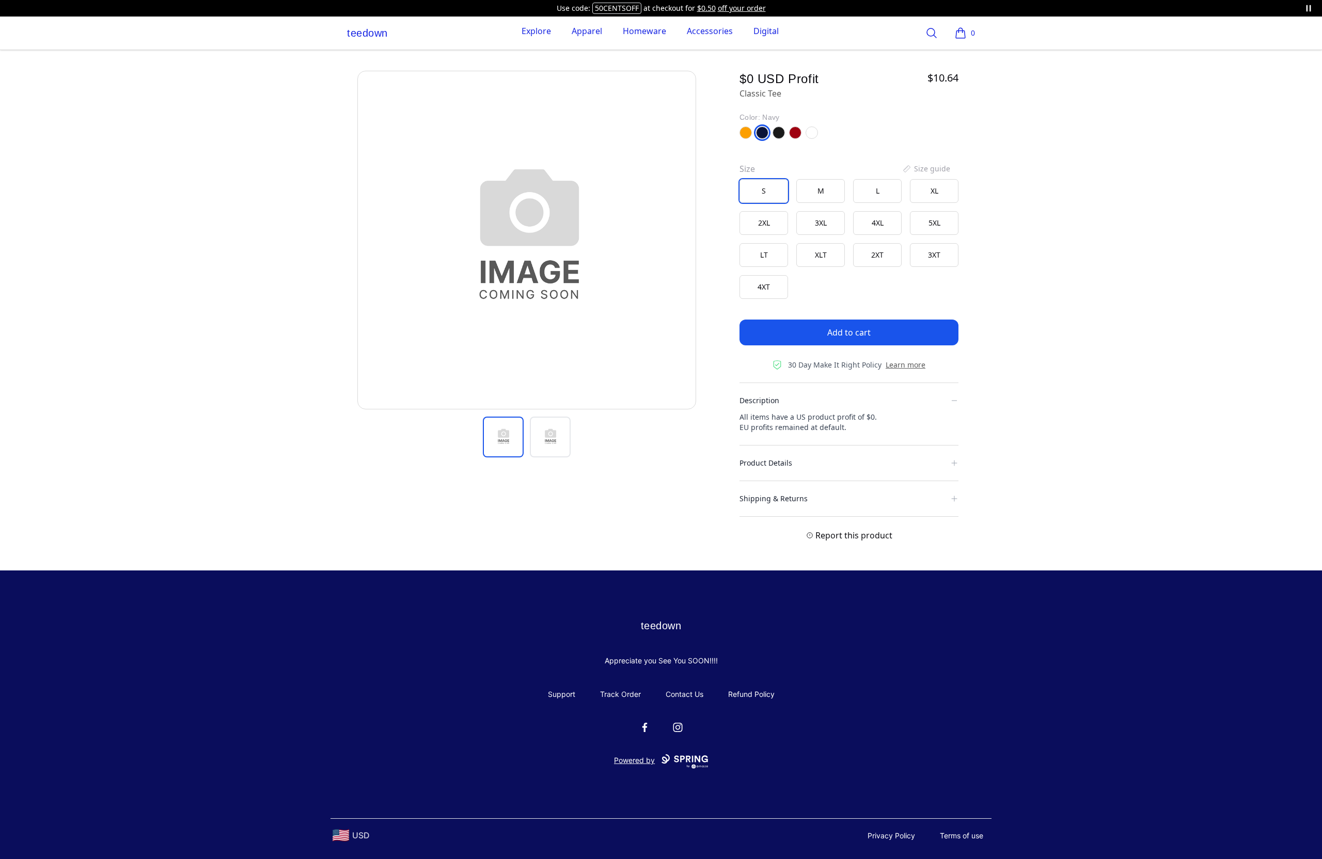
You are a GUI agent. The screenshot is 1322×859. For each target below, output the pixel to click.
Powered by (634, 760)
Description (759, 400)
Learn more (905, 365)
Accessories (710, 31)
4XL (878, 223)
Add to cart (849, 332)
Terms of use (961, 835)
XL (934, 191)
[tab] (503, 437)
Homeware (644, 31)
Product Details (765, 463)
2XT (877, 255)
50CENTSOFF (617, 8)
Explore (536, 31)
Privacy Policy (891, 835)
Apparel (587, 31)
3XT (934, 255)
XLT (821, 255)
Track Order (620, 694)
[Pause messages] (1308, 8)
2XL (764, 223)
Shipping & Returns (773, 498)
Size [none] (747, 168)
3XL (821, 223)
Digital (766, 31)
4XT (764, 287)
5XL (934, 223)
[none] (926, 169)
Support (561, 694)
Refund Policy (751, 694)
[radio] (763, 191)
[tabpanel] (526, 240)
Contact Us (684, 694)
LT (764, 255)
